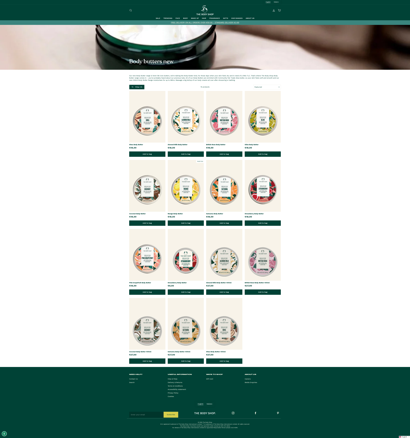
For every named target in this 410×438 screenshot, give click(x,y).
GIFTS (225, 18)
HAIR (204, 18)
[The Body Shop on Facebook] (255, 413)
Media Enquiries (251, 382)
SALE (158, 18)
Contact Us (133, 379)
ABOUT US (250, 18)
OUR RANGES (236, 18)
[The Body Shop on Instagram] (233, 413)
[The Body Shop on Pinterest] (278, 413)
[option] (205, 22)
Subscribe (171, 415)
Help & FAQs (172, 379)
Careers (248, 379)
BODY (185, 18)
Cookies (171, 396)
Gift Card (209, 379)
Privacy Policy (173, 393)
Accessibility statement (177, 389)
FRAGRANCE (214, 18)
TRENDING (167, 18)
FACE (178, 18)
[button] (404, 437)
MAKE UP (195, 18)
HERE (236, 427)
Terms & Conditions (175, 386)
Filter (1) (138, 87)
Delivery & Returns (175, 382)
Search (132, 382)
